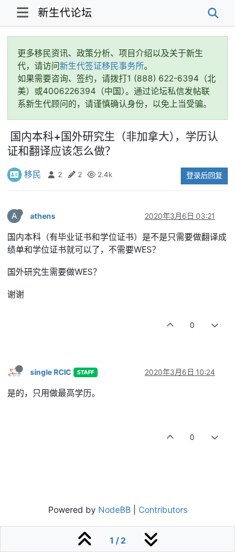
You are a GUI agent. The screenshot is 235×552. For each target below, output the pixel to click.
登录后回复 (204, 175)
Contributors (163, 509)
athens (42, 216)
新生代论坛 (65, 12)
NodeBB (114, 509)
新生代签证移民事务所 (102, 65)
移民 (32, 174)
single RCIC (50, 372)
